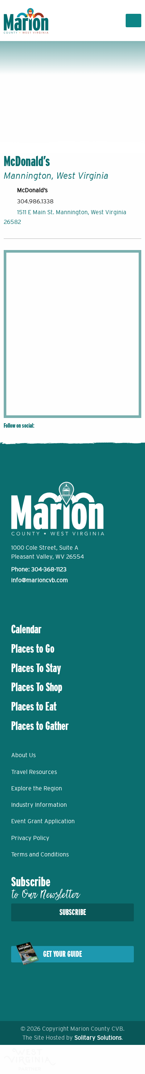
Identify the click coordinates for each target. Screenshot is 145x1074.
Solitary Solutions (98, 1037)
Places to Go (32, 648)
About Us (23, 755)
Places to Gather (40, 726)
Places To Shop (36, 687)
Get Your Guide (62, 954)
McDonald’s (32, 190)
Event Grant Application (43, 821)
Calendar (26, 629)
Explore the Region (36, 788)
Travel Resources (34, 771)
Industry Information (39, 804)
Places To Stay (36, 668)
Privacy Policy (30, 837)
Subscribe (72, 912)
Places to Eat (34, 706)
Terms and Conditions (40, 854)
